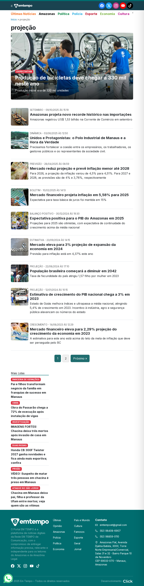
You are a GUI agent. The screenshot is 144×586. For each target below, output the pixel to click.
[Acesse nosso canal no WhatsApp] (8, 578)
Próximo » (80, 358)
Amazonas (47, 14)
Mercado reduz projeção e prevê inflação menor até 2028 (79, 168)
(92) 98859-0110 (109, 536)
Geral (77, 543)
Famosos (79, 531)
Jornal (77, 549)
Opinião (57, 525)
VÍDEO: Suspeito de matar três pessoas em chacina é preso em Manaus (29, 478)
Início (14, 19)
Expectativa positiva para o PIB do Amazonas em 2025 (77, 218)
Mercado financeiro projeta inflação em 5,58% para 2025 (79, 195)
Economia (107, 14)
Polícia (77, 14)
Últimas (57, 520)
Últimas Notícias (23, 14)
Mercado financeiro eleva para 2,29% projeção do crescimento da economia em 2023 (73, 331)
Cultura (123, 14)
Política (63, 14)
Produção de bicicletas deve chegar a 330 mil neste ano (70, 81)
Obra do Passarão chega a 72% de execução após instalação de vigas (29, 412)
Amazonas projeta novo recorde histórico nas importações (81, 114)
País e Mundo (82, 520)
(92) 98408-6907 (110, 530)
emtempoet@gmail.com (113, 524)
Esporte (91, 14)
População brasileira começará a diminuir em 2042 (73, 271)
